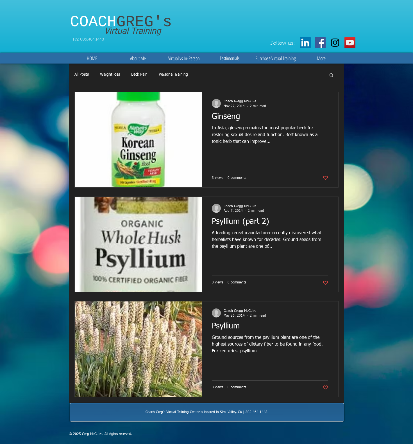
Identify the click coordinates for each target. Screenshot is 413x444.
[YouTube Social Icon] (349, 42)
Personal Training (173, 74)
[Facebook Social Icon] (320, 42)
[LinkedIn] (305, 42)
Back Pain (139, 74)
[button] (331, 75)
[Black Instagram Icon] (335, 42)
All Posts (81, 74)
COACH (121, 22)
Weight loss (110, 74)
